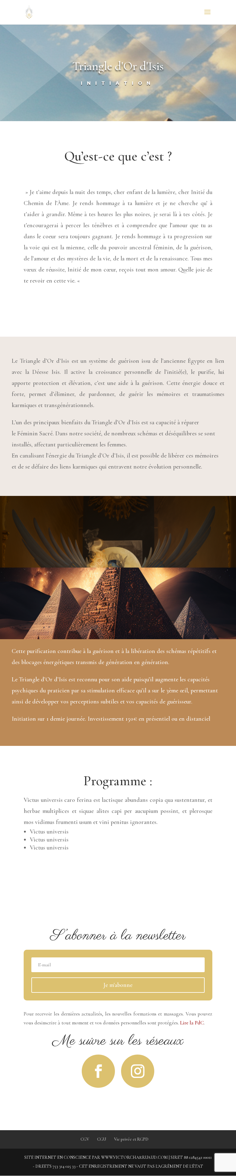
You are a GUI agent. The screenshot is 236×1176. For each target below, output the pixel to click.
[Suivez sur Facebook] (98, 1071)
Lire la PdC (192, 1023)
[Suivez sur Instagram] (137, 1071)
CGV (85, 1139)
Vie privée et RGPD (131, 1139)
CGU (101, 1139)
